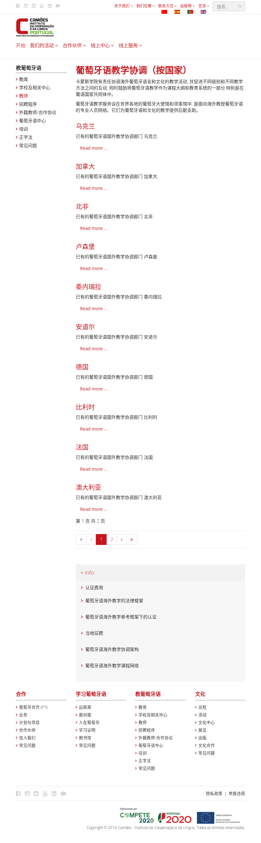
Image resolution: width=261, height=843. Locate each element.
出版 (202, 737)
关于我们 (122, 6)
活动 (202, 715)
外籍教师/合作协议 (37, 112)
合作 (21, 693)
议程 (202, 707)
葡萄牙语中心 (32, 121)
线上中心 (101, 45)
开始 (20, 45)
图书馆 (85, 737)
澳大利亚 (88, 487)
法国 (82, 447)
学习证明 (87, 730)
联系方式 (166, 6)
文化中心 (206, 722)
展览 (202, 730)
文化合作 (206, 745)
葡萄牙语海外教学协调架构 (112, 649)
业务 (23, 715)
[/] (35, 27)
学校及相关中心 (34, 87)
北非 (82, 206)
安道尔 (85, 327)
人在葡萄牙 (89, 722)
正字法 (25, 137)
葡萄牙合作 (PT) (33, 707)
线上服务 (129, 45)
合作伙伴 (73, 45)
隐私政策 (214, 793)
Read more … (94, 148)
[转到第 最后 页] (131, 539)
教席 (23, 79)
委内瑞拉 (88, 286)
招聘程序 (28, 104)
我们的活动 (42, 45)
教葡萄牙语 (28, 67)
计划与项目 (29, 722)
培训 (23, 129)
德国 (82, 367)
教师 (23, 96)
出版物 (186, 6)
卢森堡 (85, 246)
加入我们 (27, 737)
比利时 (85, 407)
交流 (202, 6)
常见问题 (28, 145)
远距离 (85, 707)
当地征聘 (94, 633)
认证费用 (94, 587)
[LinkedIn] (56, 793)
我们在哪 (144, 6)
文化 (200, 693)
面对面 (85, 715)
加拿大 (85, 166)
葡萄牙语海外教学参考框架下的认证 (121, 617)
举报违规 (237, 793)
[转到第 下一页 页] (122, 539)
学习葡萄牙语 (91, 693)
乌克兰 (85, 126)
